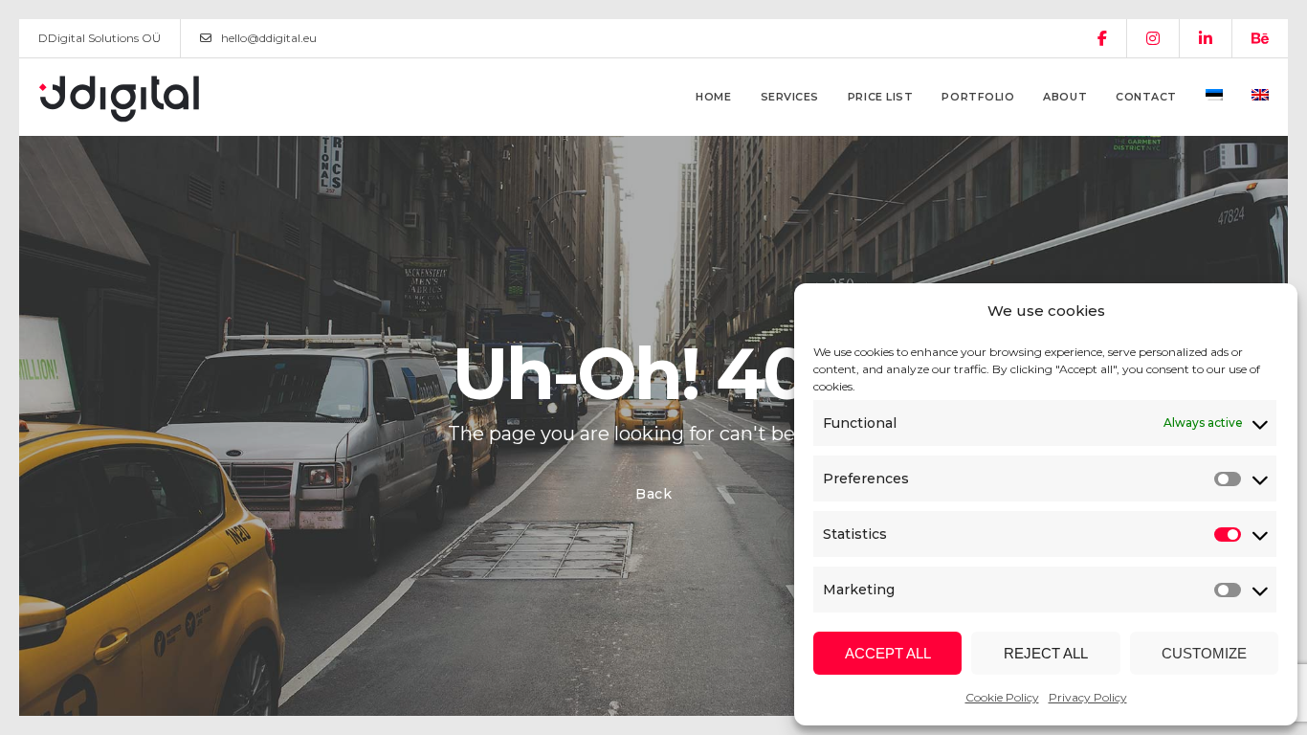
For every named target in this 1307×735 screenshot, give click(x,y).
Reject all (1046, 653)
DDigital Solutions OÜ (99, 38)
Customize (1204, 653)
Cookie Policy (1002, 697)
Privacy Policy (1088, 697)
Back (654, 493)
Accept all (888, 653)
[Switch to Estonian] (1214, 96)
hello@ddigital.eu (269, 38)
